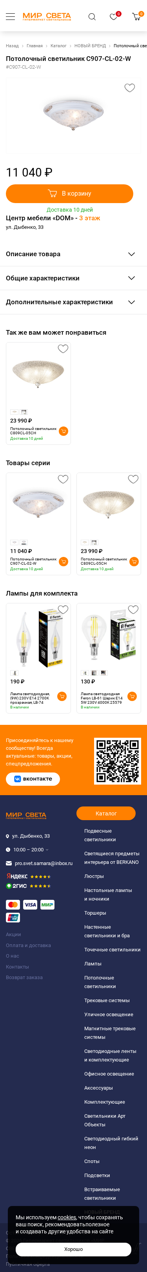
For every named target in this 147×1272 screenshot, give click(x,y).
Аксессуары (98, 1088)
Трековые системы (107, 1000)
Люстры (94, 876)
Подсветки (97, 1175)
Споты (92, 1161)
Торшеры (95, 913)
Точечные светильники (112, 950)
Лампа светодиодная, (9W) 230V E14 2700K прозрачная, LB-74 (30, 698)
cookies (67, 1217)
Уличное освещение (108, 1014)
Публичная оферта (28, 1264)
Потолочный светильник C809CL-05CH (33, 430)
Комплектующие (104, 1102)
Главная (35, 45)
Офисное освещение (109, 1074)
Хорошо (73, 1249)
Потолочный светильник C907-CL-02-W (33, 561)
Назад (12, 45)
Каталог (59, 45)
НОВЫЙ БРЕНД (90, 45)
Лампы (93, 964)
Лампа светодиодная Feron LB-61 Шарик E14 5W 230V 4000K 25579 (102, 698)
